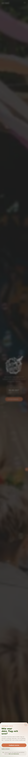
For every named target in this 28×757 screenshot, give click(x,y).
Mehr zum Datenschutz (14, 754)
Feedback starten (14, 745)
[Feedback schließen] (26, 724)
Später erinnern (6, 749)
